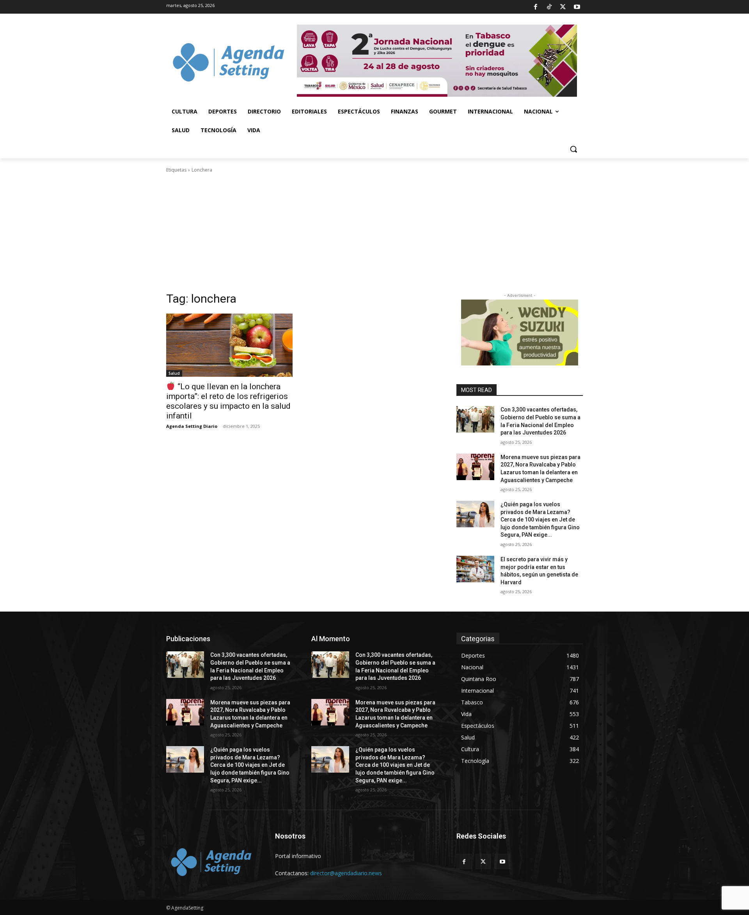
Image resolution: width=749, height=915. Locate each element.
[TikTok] (549, 7)
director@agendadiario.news (346, 873)
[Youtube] (577, 7)
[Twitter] (563, 7)
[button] (573, 149)
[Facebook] (535, 7)
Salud (174, 373)
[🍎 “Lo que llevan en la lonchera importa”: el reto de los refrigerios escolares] (229, 345)
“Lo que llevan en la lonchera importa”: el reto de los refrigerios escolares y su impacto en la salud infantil (228, 401)
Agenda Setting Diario (191, 426)
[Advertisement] (374, 232)
